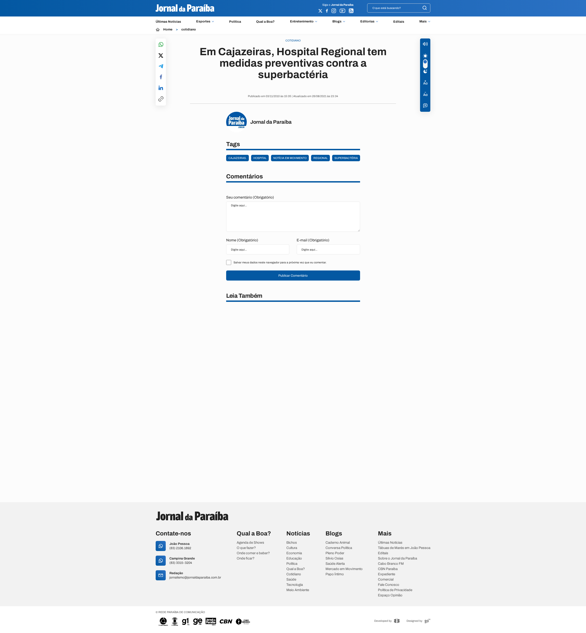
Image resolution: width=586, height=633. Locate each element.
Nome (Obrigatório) (242, 240)
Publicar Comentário (293, 275)
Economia (294, 553)
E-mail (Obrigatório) (313, 240)
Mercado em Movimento (344, 569)
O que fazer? (246, 548)
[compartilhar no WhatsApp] (160, 45)
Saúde (291, 579)
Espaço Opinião (390, 595)
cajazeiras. (237, 158)
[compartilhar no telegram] (161, 66)
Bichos (291, 542)
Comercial (385, 579)
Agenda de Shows (250, 542)
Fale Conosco (388, 585)
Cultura (291, 548)
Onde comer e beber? (253, 553)
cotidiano (188, 29)
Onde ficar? (246, 558)
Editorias (367, 21)
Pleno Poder (335, 553)
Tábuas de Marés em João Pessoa (404, 548)
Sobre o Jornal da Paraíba (397, 558)
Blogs (337, 21)
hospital (259, 158)
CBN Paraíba (388, 569)
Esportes (203, 21)
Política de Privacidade (395, 590)
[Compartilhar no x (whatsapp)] (160, 55)
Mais (423, 21)
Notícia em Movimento (290, 158)
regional (320, 158)
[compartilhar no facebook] (161, 77)
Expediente (386, 574)
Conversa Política (339, 548)
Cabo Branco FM (391, 563)
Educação (294, 558)
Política (235, 21)
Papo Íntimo (335, 574)
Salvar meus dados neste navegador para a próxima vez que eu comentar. (279, 262)
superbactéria (346, 158)
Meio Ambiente (297, 590)
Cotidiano (293, 574)
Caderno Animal (338, 542)
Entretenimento (302, 21)
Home (167, 29)
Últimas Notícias (168, 21)
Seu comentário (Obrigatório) (250, 197)
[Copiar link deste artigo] (160, 99)
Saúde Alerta (335, 563)
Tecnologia (294, 585)
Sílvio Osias (334, 558)
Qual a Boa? (265, 21)
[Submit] (425, 8)
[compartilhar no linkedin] (161, 88)
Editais (398, 21)
